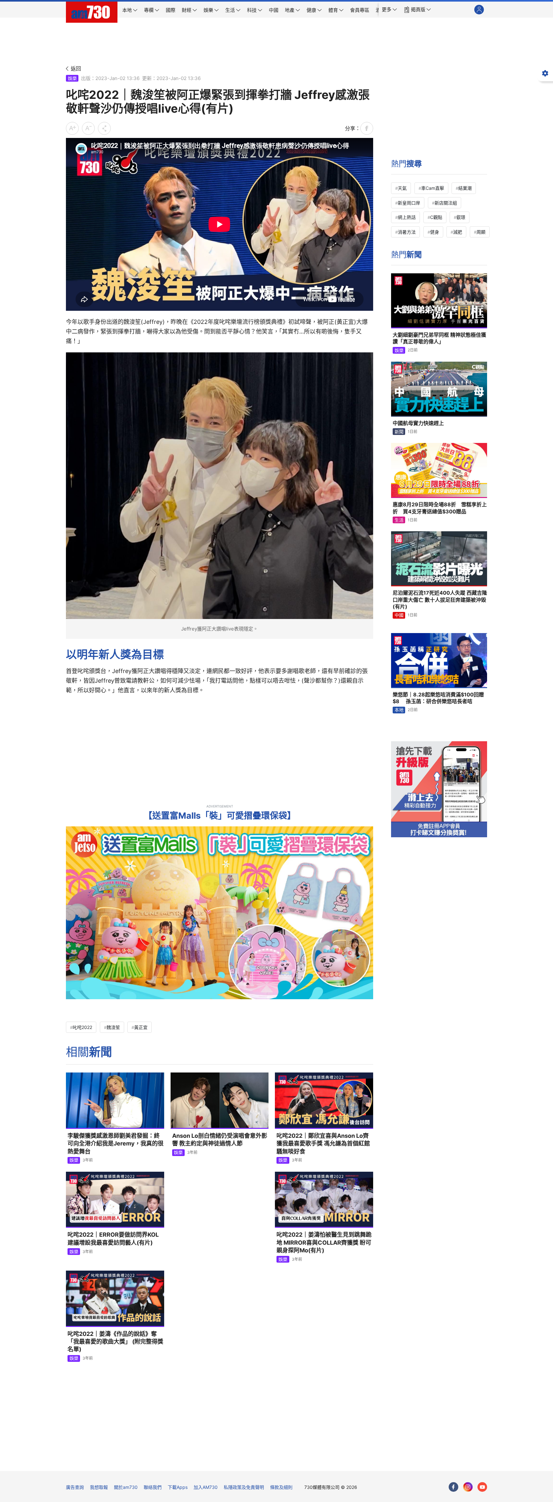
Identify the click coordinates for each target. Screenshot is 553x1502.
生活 (399, 520)
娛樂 (72, 78)
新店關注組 (446, 202)
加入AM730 (206, 1487)
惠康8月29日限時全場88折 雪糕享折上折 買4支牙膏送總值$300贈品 (440, 508)
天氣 (402, 188)
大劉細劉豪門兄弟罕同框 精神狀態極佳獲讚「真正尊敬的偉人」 (439, 338)
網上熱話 (407, 217)
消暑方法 (407, 232)
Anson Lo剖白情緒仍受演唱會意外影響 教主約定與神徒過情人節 (219, 1139)
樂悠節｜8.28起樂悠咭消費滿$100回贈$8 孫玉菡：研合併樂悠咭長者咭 (438, 698)
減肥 (457, 232)
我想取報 (99, 1487)
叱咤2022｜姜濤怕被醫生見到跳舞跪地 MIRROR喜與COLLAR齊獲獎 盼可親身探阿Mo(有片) (324, 1242)
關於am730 (126, 1487)
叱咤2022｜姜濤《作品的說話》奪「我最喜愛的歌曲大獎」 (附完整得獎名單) (115, 1341)
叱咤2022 (82, 1027)
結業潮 (465, 188)
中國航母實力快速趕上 (418, 423)
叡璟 (460, 217)
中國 (399, 615)
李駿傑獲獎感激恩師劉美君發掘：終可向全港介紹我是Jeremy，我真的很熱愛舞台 (116, 1143)
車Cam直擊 (432, 188)
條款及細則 (281, 1487)
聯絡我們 (153, 1487)
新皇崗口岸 (409, 202)
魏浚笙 (113, 1027)
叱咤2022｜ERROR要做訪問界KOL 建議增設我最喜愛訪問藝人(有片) (113, 1238)
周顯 (481, 232)
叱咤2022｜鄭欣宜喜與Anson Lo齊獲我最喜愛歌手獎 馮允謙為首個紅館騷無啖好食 (323, 1143)
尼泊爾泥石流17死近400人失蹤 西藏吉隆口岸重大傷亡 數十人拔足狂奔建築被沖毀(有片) (440, 600)
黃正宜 (141, 1027)
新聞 (399, 431)
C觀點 (436, 217)
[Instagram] (468, 1487)
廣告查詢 (75, 1487)
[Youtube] (482, 1487)
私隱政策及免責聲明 (244, 1487)
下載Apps (178, 1487)
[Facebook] (453, 1487)
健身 (434, 232)
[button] (389, 10)
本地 (399, 709)
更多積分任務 (310, 1461)
